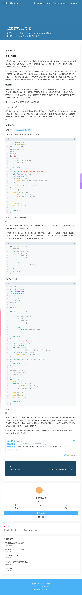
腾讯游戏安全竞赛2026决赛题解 (14, 543)
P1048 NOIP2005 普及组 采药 (21, 130)
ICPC (40, 33)
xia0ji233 (19, 441)
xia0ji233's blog (12, 449)
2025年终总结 (9, 568)
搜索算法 (48, 33)
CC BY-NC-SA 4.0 (46, 447)
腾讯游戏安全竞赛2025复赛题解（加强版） (17, 562)
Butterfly (46, 587)
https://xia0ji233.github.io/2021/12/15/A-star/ (31, 444)
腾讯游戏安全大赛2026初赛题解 (14, 549)
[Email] (43, 517)
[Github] (39, 517)
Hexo (37, 587)
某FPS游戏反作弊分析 (11, 555)
